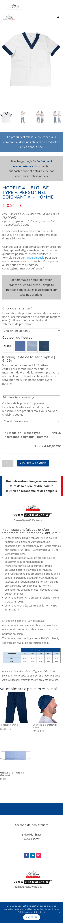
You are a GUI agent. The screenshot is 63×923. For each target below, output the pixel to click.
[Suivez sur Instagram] (38, 855)
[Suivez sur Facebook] (26, 855)
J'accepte (32, 917)
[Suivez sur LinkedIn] (32, 855)
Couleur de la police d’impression (23, 403)
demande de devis (32, 257)
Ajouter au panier (33, 463)
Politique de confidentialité (31, 912)
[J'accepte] (59, 912)
